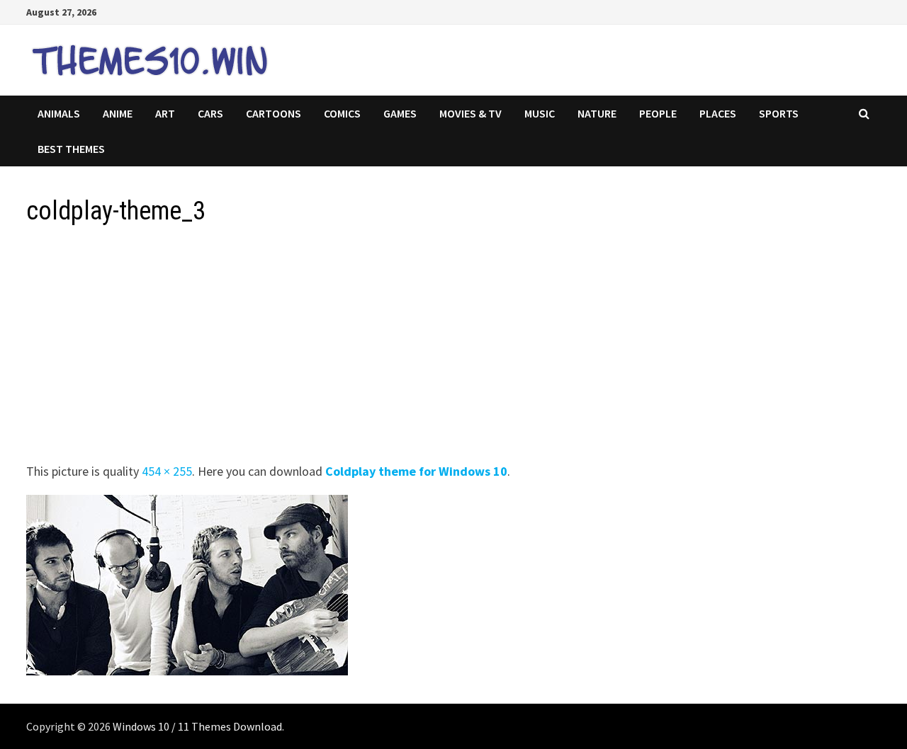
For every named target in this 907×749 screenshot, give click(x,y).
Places (717, 113)
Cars (210, 113)
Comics (342, 113)
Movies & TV (470, 113)
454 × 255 (167, 471)
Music (539, 113)
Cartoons (273, 113)
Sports (779, 113)
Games (400, 113)
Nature (597, 113)
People (658, 113)
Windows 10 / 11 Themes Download (197, 726)
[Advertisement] (451, 348)
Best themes (71, 149)
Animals (59, 113)
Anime (118, 113)
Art (165, 113)
